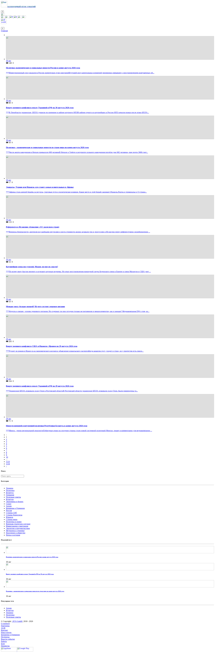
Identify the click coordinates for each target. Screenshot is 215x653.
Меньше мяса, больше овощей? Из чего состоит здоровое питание (35, 306)
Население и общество (15, 533)
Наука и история (13, 535)
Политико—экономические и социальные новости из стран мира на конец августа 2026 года (47, 147)
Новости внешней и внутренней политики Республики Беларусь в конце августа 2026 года (46, 426)
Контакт (4, 630)
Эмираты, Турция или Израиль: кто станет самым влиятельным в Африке (40, 187)
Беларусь (10, 493)
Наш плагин (6, 632)
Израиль (9, 517)
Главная (4, 31)
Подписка (5, 637)
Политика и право (14, 522)
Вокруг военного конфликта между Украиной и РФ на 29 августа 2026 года (40, 386)
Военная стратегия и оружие (18, 524)
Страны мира (11, 519)
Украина (9, 488)
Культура (10, 499)
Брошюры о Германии (15, 508)
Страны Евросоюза (14, 515)
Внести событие (8, 639)
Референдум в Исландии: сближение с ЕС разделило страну (32, 227)
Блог (3, 644)
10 (7, 457)
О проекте (5, 623)
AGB (3, 628)
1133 (8, 462)
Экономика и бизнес (14, 502)
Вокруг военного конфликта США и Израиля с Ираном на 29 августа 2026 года (41, 346)
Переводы (5, 646)
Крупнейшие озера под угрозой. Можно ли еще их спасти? (32, 267)
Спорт (8, 504)
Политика (10, 490)
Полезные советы (13, 497)
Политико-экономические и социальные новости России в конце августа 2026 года (43, 68)
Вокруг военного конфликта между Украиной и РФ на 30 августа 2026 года (40, 108)
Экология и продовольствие (18, 528)
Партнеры (5, 626)
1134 (8, 464)
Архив (9, 506)
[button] (3, 15)
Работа (4, 641)
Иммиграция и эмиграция (17, 526)
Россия (9, 510)
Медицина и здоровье (15, 531)
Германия (10, 495)
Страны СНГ (11, 513)
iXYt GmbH (17, 621)
